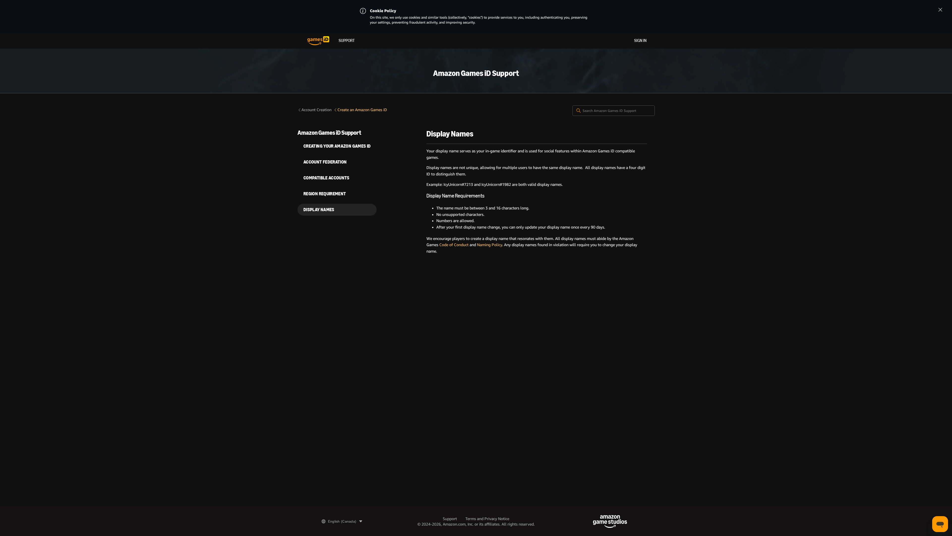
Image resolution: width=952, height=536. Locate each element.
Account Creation (316, 109)
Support (347, 40)
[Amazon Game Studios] (610, 521)
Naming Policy (489, 244)
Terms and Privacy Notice (487, 518)
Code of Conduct (454, 244)
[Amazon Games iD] (318, 41)
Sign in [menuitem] (640, 40)
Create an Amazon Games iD (362, 109)
